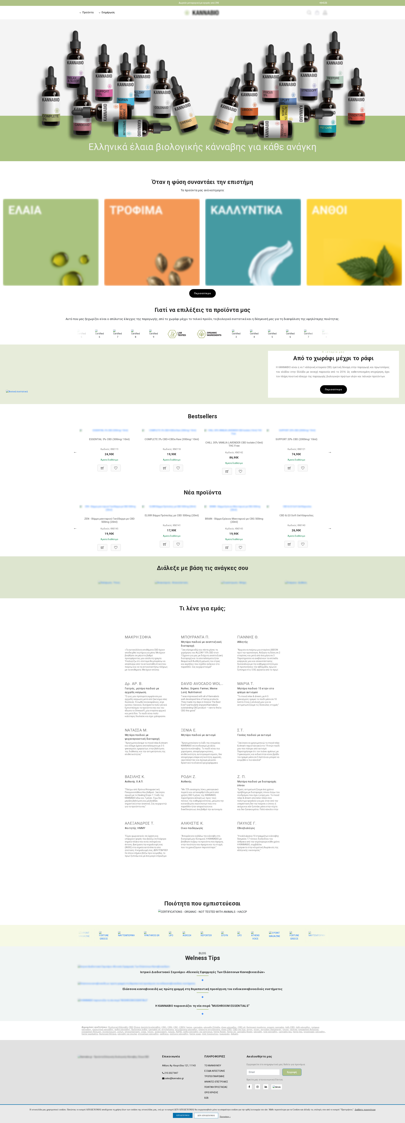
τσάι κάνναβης (270, 1031)
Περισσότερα (202, 293)
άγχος (249, 1029)
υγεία (143, 1031)
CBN (170, 1027)
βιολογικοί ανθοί (139, 1029)
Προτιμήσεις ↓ (225, 1117)
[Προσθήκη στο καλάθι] (102, 466)
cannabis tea (285, 1031)
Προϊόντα (87, 12)
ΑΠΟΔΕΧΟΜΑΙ (182, 1115)
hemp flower (220, 1031)
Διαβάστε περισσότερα (365, 1109)
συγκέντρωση (109, 1031)
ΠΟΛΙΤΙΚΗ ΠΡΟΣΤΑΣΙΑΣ (215, 1087)
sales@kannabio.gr (174, 1078)
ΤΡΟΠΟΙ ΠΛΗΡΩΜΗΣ (214, 1076)
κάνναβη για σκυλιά (127, 1034)
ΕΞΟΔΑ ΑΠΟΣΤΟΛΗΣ (214, 1071)
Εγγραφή (292, 1072)
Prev (4, 95)
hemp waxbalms (90, 1034)
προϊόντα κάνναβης (151, 1027)
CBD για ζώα (239, 1029)
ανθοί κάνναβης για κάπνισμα (197, 1031)
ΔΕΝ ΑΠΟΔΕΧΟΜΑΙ (206, 1115)
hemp (189, 1027)
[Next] (329, 451)
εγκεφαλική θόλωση (91, 1031)
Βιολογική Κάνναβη (118, 1027)
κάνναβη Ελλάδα (212, 1027)
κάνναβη (258, 1031)
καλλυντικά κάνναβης (102, 1029)
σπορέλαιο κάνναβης (148, 1034)
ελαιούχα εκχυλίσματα (209, 1029)
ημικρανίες (224, 1034)
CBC (175, 1027)
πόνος (150, 1031)
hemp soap (195, 1034)
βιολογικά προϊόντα (256, 1027)
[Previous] (75, 451)
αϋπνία (293, 1029)
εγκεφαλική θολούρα (308, 1029)
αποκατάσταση (132, 1031)
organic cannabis (275, 1027)
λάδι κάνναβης (303, 1027)
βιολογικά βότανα (107, 1034)
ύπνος (286, 1029)
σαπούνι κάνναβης (179, 1034)
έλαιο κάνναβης (229, 1027)
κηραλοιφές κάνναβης (314, 1031)
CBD (131, 1027)
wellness (164, 1034)
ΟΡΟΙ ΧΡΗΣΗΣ (211, 1092)
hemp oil (231, 1031)
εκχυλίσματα (168, 1029)
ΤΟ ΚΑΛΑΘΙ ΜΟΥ (212, 1065)
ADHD (179, 1031)
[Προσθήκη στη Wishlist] (115, 466)
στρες (256, 1029)
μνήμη (120, 1031)
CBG (164, 1027)
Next (400, 95)
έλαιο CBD (226, 1029)
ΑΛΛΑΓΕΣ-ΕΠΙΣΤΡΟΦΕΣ (216, 1081)
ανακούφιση (161, 1031)
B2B (325, 3)
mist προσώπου (210, 1034)
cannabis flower (244, 1031)
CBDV (182, 1027)
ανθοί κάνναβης (122, 1029)
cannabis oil (154, 1029)
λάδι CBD (290, 1027)
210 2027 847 (171, 1073)
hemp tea (297, 1031)
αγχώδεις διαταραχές (271, 1029)
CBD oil (241, 1027)
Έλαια (137, 1027)
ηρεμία (171, 1031)
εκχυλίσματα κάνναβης (186, 1029)
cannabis (197, 1027)
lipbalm (234, 1034)
